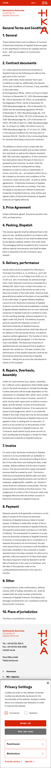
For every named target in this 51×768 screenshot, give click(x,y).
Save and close (25, 731)
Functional (14, 713)
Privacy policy (12, 761)
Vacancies (11, 671)
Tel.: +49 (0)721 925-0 (13, 643)
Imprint (28, 761)
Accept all (25, 723)
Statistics (33, 713)
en (32, 3)
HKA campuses (12, 677)
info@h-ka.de (9, 650)
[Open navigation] (45, 3)
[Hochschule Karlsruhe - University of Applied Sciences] (13, 13)
